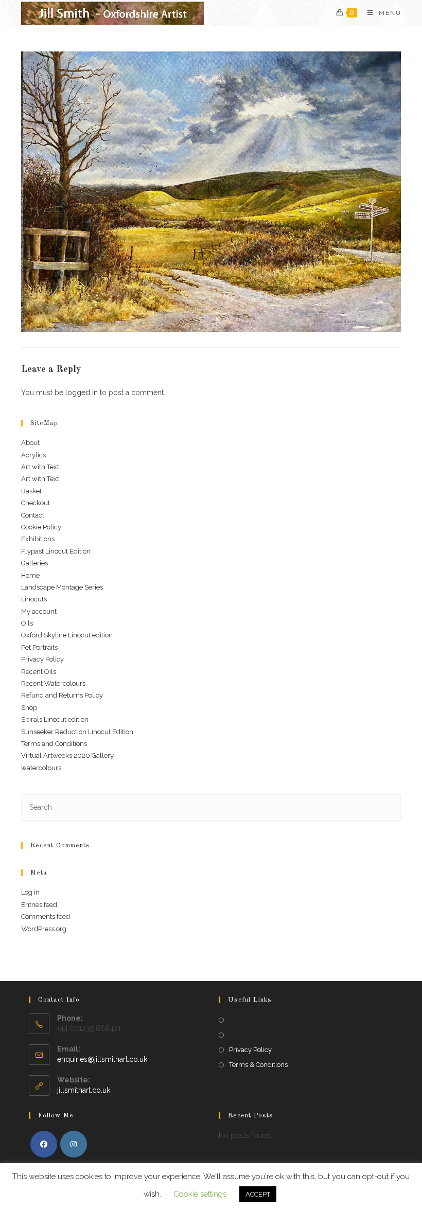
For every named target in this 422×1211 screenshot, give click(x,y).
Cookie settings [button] (199, 1194)
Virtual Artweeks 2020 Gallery (67, 755)
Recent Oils (38, 671)
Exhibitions (38, 539)
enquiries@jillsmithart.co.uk (102, 1059)
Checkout (35, 503)
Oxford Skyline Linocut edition (67, 635)
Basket (31, 491)
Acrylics (33, 455)
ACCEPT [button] (257, 1194)
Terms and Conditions (54, 743)
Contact (32, 515)
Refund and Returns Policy (62, 695)
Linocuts (34, 599)
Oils (27, 623)
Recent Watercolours (53, 683)
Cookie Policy (41, 527)
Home (30, 575)
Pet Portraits (39, 647)
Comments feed (45, 916)
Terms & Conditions (258, 1064)
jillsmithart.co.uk (83, 1090)
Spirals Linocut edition (55, 719)
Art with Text (40, 467)
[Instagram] (73, 1144)
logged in (81, 392)
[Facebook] (43, 1144)
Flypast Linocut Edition (56, 551)
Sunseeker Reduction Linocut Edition (77, 732)
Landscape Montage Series (62, 587)
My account (39, 611)
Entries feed (39, 905)
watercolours (41, 768)
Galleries (34, 563)
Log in (30, 892)
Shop (29, 707)
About (30, 443)
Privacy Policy (42, 659)
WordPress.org (43, 929)
